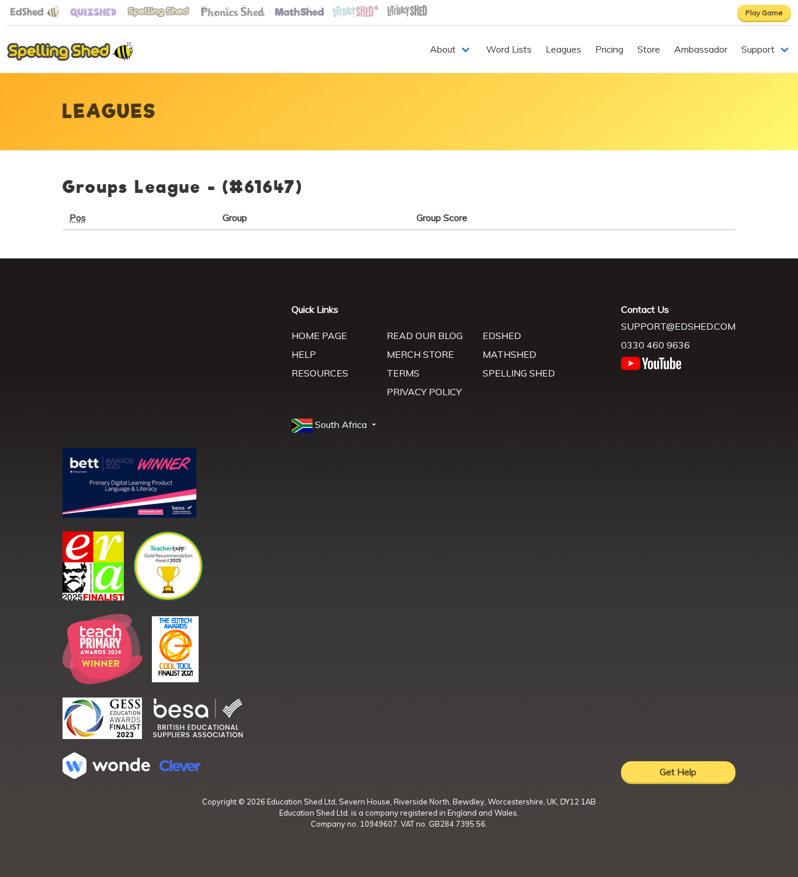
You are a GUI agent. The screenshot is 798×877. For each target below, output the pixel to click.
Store (648, 49)
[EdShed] (170, 356)
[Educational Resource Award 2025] (93, 597)
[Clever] (179, 768)
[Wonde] (106, 775)
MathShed (509, 354)
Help (304, 354)
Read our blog (425, 335)
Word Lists (509, 49)
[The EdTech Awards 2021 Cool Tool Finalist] (175, 679)
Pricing (609, 49)
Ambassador (700, 49)
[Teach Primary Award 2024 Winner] (103, 680)
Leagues (563, 49)
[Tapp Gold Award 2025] (168, 597)
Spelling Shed (519, 373)
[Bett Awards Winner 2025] (129, 514)
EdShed (502, 335)
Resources (320, 373)
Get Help (678, 772)
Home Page (319, 335)
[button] (335, 425)
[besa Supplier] (198, 736)
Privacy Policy (424, 392)
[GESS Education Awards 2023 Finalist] (102, 735)
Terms (403, 373)
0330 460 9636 (655, 345)
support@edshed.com (678, 326)
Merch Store (420, 354)
